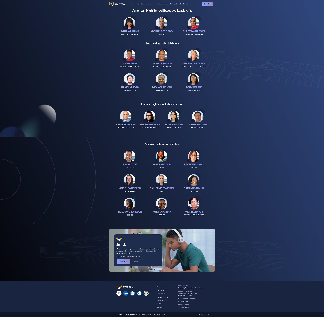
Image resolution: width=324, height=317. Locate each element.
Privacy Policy (161, 314)
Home (133, 4)
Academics (149, 4)
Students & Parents (162, 4)
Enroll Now (160, 304)
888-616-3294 (183, 301)
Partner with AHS (175, 4)
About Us (140, 4)
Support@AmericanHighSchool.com (190, 288)
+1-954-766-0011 (183, 307)
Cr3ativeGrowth (151, 314)
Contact (185, 4)
